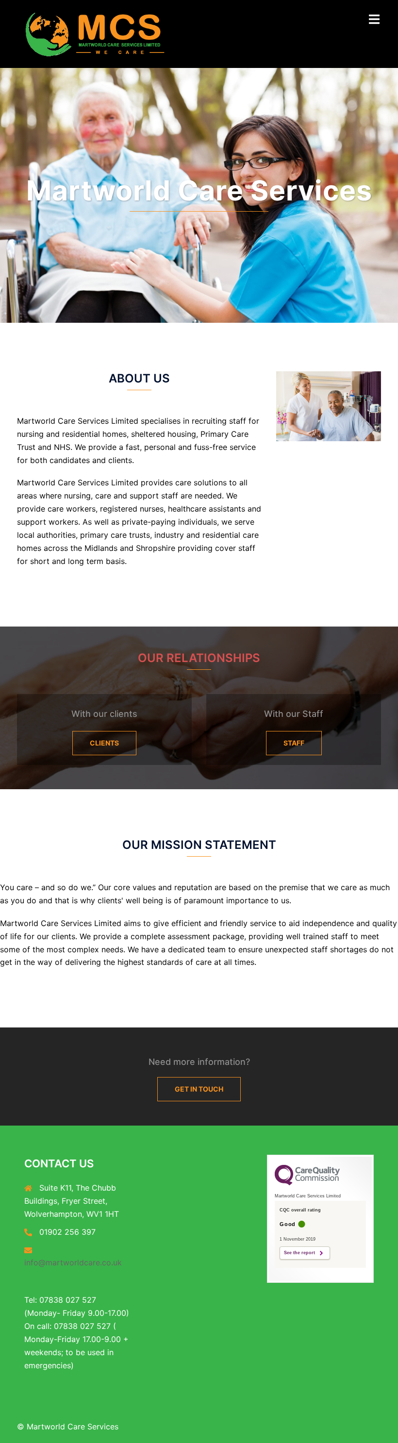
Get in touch (199, 1089)
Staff (293, 743)
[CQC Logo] (307, 1183)
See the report (299, 1252)
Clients (104, 743)
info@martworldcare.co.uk (73, 1262)
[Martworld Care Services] (95, 33)
